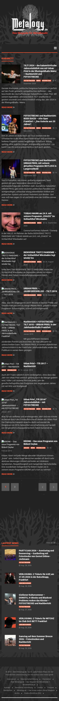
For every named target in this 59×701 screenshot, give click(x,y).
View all (49, 543)
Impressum (11, 679)
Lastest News (10, 543)
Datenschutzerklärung (29, 679)
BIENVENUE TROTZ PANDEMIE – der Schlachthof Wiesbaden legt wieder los (40, 255)
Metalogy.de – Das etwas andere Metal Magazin (36, 690)
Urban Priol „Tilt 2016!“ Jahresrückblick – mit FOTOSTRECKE (35, 402)
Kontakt (7, 688)
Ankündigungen (30, 223)
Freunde (51, 688)
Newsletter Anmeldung (24, 688)
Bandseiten (7, 690)
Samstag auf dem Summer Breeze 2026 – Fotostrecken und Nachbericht (36, 639)
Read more (7, 107)
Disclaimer (46, 679)
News (38, 80)
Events (40, 688)
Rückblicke (46, 80)
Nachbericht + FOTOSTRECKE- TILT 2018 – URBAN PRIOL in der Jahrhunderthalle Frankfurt (40, 324)
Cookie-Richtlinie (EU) (32, 693)
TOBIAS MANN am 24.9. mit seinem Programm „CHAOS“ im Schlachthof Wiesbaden (39, 216)
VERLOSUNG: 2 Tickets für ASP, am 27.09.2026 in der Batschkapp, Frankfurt (36, 577)
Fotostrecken (29, 80)
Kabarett (8, 58)
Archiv (26, 448)
